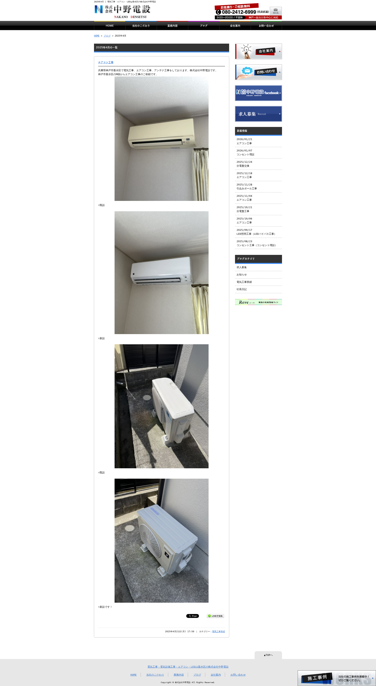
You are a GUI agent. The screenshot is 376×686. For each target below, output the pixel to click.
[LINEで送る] (215, 615)
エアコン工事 (105, 62)
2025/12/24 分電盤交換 (244, 163)
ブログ (204, 25)
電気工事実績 (218, 631)
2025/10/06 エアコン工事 (244, 220)
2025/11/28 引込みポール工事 (247, 186)
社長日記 (242, 289)
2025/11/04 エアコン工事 (244, 197)
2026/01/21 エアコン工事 (244, 141)
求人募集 (242, 267)
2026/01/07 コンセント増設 (245, 152)
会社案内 (235, 25)
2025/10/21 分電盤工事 (244, 209)
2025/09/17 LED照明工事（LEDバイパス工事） (257, 231)
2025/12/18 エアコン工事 (244, 175)
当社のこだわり (141, 25)
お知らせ (242, 274)
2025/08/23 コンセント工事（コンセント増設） (257, 243)
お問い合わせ (266, 25)
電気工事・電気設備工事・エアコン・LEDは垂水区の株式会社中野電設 (188, 666)
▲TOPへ (268, 655)
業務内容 (172, 25)
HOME (110, 25)
